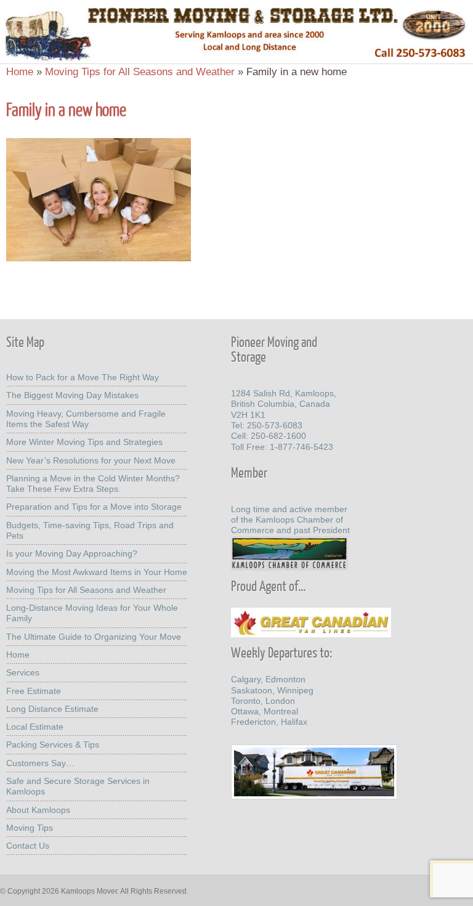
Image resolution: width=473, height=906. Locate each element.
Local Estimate (34, 727)
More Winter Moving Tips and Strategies (84, 442)
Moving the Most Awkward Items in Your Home (96, 572)
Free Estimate (33, 691)
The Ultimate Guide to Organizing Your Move (93, 637)
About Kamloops (38, 810)
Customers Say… (40, 763)
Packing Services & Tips (52, 744)
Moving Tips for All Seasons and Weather (140, 71)
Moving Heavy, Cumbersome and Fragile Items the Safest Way (86, 419)
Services (22, 672)
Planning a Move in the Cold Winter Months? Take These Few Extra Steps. (93, 483)
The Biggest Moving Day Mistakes (72, 395)
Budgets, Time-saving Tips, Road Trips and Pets (90, 530)
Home (19, 71)
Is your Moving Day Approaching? (71, 553)
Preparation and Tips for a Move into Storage (94, 507)
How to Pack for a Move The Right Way (82, 377)
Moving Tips (29, 828)
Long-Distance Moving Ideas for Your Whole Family (92, 613)
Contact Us (27, 846)
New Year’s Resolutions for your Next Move (91, 460)
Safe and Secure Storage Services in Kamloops (78, 786)
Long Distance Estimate (52, 709)
